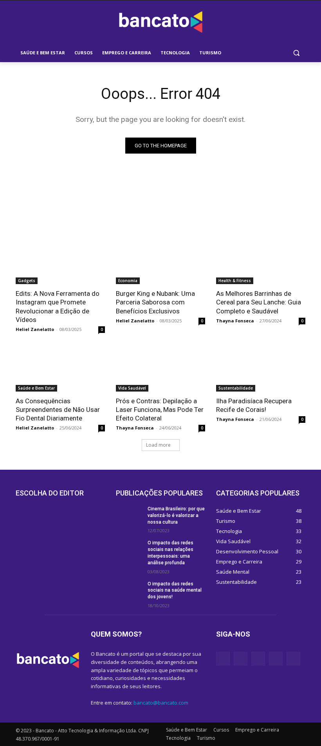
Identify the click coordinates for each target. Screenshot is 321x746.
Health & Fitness (234, 280)
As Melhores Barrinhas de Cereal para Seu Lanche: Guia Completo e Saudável (258, 302)
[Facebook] (240, 658)
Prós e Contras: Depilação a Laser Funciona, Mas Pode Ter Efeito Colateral (160, 409)
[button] (296, 53)
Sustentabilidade (235, 388)
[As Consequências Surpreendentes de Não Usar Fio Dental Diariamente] (60, 369)
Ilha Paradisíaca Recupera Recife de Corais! (254, 405)
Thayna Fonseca (235, 321)
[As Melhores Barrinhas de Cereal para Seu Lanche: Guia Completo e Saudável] (260, 262)
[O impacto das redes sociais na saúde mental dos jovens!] (129, 590)
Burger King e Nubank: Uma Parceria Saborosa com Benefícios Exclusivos (155, 302)
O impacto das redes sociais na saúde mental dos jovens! (175, 590)
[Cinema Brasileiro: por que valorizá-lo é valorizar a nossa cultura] (129, 515)
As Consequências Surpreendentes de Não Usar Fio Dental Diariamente (58, 409)
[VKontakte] (293, 658)
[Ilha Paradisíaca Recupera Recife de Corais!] (260, 369)
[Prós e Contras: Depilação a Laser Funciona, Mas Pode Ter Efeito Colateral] (160, 369)
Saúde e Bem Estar (36, 388)
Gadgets (26, 280)
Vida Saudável (132, 388)
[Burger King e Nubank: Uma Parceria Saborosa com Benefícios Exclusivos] (160, 262)
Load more (158, 445)
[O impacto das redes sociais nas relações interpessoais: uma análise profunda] (129, 549)
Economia (127, 280)
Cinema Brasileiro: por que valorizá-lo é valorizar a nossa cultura (176, 515)
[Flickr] (258, 658)
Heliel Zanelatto (35, 329)
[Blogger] (223, 658)
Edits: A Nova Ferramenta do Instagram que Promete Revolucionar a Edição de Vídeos (57, 306)
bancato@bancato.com (160, 702)
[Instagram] (276, 658)
